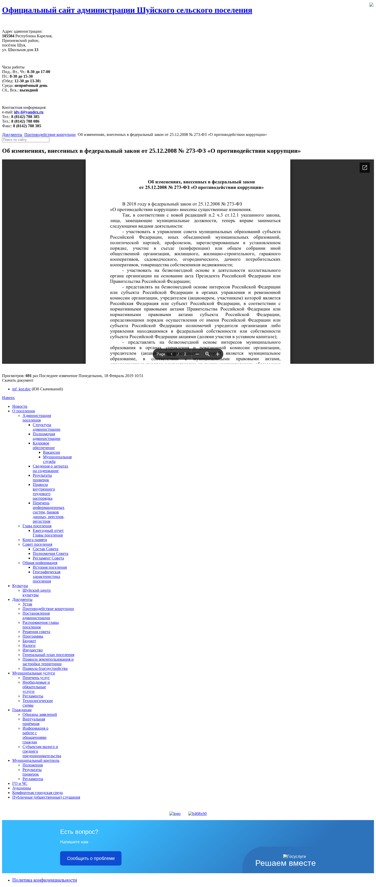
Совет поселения (37, 544)
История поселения (50, 567)
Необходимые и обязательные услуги (36, 687)
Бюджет (29, 641)
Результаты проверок (42, 477)
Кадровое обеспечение (44, 445)
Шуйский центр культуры (37, 592)
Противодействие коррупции (50, 134)
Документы (12, 134)
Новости (19, 406)
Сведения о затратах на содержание (50, 468)
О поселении (23, 411)
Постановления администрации (36, 615)
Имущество (33, 650)
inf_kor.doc (21, 389)
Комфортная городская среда (37, 792)
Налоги (29, 645)
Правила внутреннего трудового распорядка (44, 491)
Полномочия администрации (46, 436)
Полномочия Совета (50, 553)
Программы (33, 636)
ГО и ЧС (19, 783)
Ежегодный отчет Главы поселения (48, 532)
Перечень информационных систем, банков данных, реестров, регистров (48, 512)
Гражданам (21, 710)
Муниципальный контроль (35, 760)
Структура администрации (46, 427)
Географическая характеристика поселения (46, 576)
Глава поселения (37, 526)
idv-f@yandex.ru (28, 112)
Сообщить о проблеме (91, 858)
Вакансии (51, 452)
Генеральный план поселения (48, 654)
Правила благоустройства (45, 668)
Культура (20, 585)
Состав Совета (45, 549)
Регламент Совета (48, 558)
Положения (33, 765)
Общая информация (40, 563)
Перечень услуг (36, 677)
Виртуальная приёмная (34, 721)
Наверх (8, 397)
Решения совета (36, 631)
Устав (27, 604)
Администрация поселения (37, 417)
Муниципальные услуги (33, 673)
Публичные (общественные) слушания (46, 797)
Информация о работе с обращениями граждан (35, 735)
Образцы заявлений (40, 714)
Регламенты (33, 696)
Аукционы (21, 788)
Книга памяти (35, 540)
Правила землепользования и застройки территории (48, 661)
